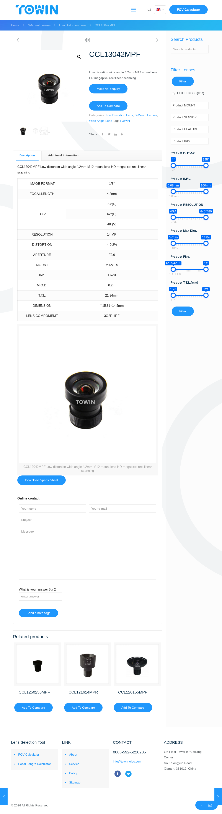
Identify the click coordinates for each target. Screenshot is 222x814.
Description (27, 155)
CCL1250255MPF (34, 692)
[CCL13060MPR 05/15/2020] (218, 796)
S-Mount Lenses (39, 25)
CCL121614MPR (83, 692)
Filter (182, 81)
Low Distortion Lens (72, 25)
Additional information (63, 155)
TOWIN (125, 120)
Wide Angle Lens (100, 120)
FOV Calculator (188, 9)
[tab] (27, 156)
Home (15, 25)
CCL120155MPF (132, 692)
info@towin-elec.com (127, 761)
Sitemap (74, 782)
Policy (73, 773)
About (73, 754)
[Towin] (37, 9)
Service (74, 764)
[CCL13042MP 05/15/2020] (4, 796)
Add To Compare (108, 106)
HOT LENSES (190, 93)
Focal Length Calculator (34, 764)
